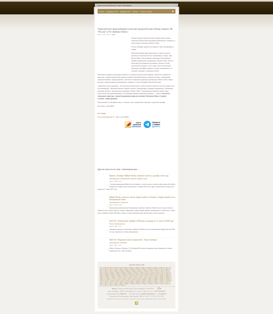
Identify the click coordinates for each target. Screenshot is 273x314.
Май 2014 (124, 280)
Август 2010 (158, 284)
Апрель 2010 (107, 285)
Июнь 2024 (102, 270)
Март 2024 (117, 270)
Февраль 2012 (127, 282)
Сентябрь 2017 (121, 277)
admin (113, 34)
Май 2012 (112, 282)
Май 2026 (117, 267)
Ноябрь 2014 (163, 279)
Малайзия (124, 243)
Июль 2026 (107, 267)
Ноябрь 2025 (150, 267)
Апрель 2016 (140, 278)
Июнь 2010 (168, 284)
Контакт (135, 11)
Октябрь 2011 (151, 282)
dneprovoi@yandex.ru (148, 294)
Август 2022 (153, 271)
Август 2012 (168, 281)
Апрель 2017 (146, 277)
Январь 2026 (138, 267)
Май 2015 (130, 279)
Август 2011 (163, 282)
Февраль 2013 (133, 281)
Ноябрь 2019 (120, 274)
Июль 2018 (137, 275)
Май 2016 (136, 278)
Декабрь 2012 (144, 281)
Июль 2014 (114, 280)
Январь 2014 (145, 280)
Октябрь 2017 (114, 277)
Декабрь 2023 (134, 270)
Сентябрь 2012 (162, 281)
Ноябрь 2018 (114, 275)
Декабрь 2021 (124, 272)
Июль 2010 (163, 284)
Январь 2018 (168, 275)
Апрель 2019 (158, 274)
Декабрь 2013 (151, 280)
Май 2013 (117, 281)
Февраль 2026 (133, 267)
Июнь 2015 (125, 279)
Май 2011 (107, 284)
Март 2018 (157, 275)
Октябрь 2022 (141, 271)
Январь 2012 (133, 282)
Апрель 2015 (135, 279)
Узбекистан (124, 202)
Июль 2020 (148, 273)
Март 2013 (127, 281)
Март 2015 (140, 279)
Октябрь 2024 (151, 268)
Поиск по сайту (146, 11)
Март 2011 (117, 284)
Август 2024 (163, 268)
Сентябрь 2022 (147, 271)
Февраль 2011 (122, 284)
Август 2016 (120, 278)
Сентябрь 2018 (126, 275)
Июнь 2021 (158, 272)
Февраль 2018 (163, 275)
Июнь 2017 (136, 277)
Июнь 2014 (119, 280)
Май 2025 (112, 268)
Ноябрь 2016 (102, 278)
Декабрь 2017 (102, 277)
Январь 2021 (113, 273)
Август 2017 (126, 277)
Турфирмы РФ (125, 11)
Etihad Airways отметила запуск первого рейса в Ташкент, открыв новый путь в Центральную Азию (142, 198)
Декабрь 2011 (139, 282)
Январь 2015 (151, 279)
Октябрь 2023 (146, 270)
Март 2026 (127, 267)
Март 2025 (122, 268)
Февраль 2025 (127, 268)
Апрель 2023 (107, 271)
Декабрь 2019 (114, 274)
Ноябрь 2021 (130, 272)
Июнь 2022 (163, 271)
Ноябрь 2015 (168, 278)
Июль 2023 (163, 270)
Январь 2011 (128, 284)
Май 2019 (153, 274)
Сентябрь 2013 (169, 280)
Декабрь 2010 (134, 284)
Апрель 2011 (112, 284)
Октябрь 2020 (131, 273)
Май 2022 (168, 271)
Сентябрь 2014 (103, 280)
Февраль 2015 (145, 279)
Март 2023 (112, 271)
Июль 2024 (168, 268)
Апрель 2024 (112, 270)
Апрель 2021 (168, 272)
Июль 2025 (102, 268)
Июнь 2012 (107, 282)
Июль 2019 (143, 274)
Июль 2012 (102, 282)
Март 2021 (102, 273)
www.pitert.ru (162, 294)
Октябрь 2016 (108, 278)
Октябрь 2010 (146, 284)
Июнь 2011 (102, 284)
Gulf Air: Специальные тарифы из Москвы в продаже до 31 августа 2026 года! (141, 220)
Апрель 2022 (102, 272)
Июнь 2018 (142, 275)
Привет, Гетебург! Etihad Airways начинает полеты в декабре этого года (138, 175)
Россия (100, 117)
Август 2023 (158, 270)
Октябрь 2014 (169, 279)
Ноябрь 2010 (140, 284)
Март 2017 (152, 277)
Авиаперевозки (107, 117)
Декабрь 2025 (144, 267)
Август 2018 (132, 275)
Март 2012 (122, 282)
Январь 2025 (133, 268)
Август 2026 (102, 267)
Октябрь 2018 (120, 275)
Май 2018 (147, 275)
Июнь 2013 (112, 281)
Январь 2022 (118, 272)
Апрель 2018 (152, 275)
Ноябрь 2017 (108, 277)
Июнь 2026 (112, 267)
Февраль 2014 (139, 280)
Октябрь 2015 (103, 279)
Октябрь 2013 (163, 280)
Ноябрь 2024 (144, 268)
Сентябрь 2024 (157, 268)
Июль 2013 (107, 281)
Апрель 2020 (163, 273)
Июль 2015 (120, 279)
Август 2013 (102, 281)
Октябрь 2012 (156, 281)
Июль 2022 (158, 271)
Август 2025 (168, 267)
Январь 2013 (138, 281)
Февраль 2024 (122, 270)
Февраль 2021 (107, 273)
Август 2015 (115, 279)
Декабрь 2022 (129, 271)
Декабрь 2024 (139, 268)
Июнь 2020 (153, 273)
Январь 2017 (163, 277)
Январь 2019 (102, 275)
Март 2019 (163, 274)
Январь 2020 (108, 274)
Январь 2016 (157, 278)
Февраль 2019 (169, 274)
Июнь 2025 (107, 268)
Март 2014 (134, 280)
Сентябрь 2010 (152, 284)
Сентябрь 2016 (115, 278)
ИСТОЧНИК (102, 113)
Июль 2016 (126, 278)
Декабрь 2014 (157, 279)
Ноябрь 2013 (157, 280)
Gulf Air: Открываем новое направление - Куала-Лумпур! (133, 239)
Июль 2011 (168, 282)
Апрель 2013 (122, 281)
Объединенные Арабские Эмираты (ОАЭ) (134, 179)
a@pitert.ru (123, 294)
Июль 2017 (132, 277)
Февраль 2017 (157, 277)
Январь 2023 (123, 271)
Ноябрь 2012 (150, 281)
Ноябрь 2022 (135, 271)
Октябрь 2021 (136, 272)
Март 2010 (112, 285)
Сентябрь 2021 (142, 272)
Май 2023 (102, 271)
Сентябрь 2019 (132, 274)
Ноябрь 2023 (140, 270)
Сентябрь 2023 (152, 270)
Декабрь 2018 (108, 275)
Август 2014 (109, 280)
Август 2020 (143, 273)
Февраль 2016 (151, 278)
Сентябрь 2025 (162, 267)
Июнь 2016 (131, 278)
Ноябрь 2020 (125, 273)
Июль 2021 (154, 272)
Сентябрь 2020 (137, 273)
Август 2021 (148, 272)
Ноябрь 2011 (144, 282)
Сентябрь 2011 (157, 282)
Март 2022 (107, 272)
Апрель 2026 (122, 267)
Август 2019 (138, 274)
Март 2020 (168, 273)
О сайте (101, 11)
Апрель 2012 (116, 282)
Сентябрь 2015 (109, 279)
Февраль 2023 (117, 271)
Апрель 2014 (128, 280)
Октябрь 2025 (156, 267)
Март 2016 (146, 278)
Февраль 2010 (117, 285)
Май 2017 (141, 277)
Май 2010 (102, 285)
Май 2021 (163, 272)
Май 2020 (158, 273)
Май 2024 (107, 270)
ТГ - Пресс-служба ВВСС (121, 117)
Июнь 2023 (168, 270)
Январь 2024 (128, 270)
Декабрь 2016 (169, 277)
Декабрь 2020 (119, 273)
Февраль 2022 (113, 272)
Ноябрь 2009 (123, 285)
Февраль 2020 (102, 274)
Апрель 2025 (116, 268)
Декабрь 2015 (163, 278)
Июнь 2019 (148, 274)
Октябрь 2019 (126, 274)
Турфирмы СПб (112, 11)
